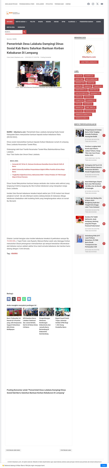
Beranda (10, 21)
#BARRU (14, 254)
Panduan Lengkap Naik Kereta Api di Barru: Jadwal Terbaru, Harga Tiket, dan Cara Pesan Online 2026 (93, 151)
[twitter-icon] (97, 4)
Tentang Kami (59, 4)
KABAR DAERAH (81, 90)
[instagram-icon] (93, 4)
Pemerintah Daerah (86, 21)
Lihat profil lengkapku (89, 62)
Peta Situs (49, 4)
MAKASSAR (95, 93)
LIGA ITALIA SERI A (82, 93)
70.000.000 (11, 241)
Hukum (56, 21)
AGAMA (79, 76)
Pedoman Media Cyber (26, 4)
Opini (63, 21)
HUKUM (88, 86)
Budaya (48, 21)
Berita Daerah (20, 21)
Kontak (68, 4)
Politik (32, 21)
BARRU (79, 79)
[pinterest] (19, 299)
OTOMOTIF (79, 100)
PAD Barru (88, 104)
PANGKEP (79, 107)
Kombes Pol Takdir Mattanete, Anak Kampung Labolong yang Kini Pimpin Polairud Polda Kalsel (92, 221)
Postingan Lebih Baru (13, 450)
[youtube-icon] (102, 4)
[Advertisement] (38, 113)
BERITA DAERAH (91, 79)
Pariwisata (90, 111)
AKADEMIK (89, 76)
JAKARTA (98, 86)
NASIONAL (89, 97)
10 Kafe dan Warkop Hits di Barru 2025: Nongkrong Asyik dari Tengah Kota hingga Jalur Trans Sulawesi (93, 202)
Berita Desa (11, 27)
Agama (98, 21)
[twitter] (14, 299)
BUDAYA (91, 83)
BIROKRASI (80, 83)
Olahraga (71, 21)
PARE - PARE (90, 107)
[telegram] (29, 299)
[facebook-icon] (88, 4)
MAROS (79, 97)
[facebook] (9, 299)
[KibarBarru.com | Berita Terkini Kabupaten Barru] (12, 13)
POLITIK (79, 111)
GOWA (79, 86)
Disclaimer (40, 4)
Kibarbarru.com (89, 57)
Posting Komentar (46, 57)
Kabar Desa (94, 90)
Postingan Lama (66, 450)
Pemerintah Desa (82, 118)
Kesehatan (21, 27)
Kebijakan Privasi (11, 4)
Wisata (40, 21)
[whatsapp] (24, 299)
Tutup (104, 465)
